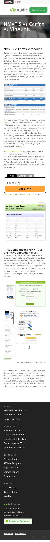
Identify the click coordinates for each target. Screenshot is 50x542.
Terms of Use (10, 491)
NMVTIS (6, 122)
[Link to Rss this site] (44, 536)
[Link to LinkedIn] (32, 536)
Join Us (7, 496)
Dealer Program (12, 418)
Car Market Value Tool (15, 439)
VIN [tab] (12, 176)
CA (19, 2)
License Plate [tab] (25, 176)
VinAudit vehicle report (13, 151)
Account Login (11, 459)
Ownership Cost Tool (14, 443)
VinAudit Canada (20, 534)
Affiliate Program (12, 463)
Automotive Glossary (14, 447)
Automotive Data (12, 414)
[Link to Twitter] (40, 536)
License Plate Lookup (14, 434)
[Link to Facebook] (36, 536)
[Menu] (6, 10)
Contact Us (9, 476)
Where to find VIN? (11, 194)
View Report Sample (26, 194)
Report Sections (12, 467)
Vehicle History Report (15, 410)
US (10, 2)
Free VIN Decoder (12, 430)
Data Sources (10, 487)
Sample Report (11, 471)
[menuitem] (6, 10)
